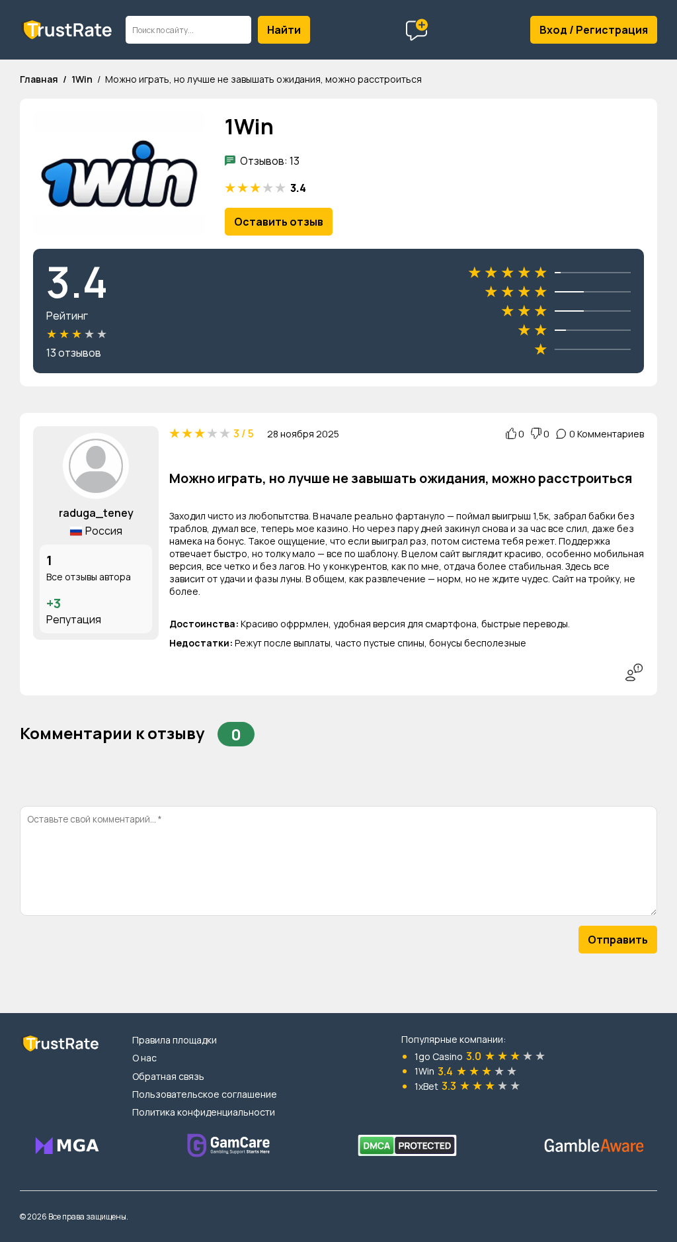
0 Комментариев (606, 433)
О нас (144, 1057)
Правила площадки (174, 1040)
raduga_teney (96, 513)
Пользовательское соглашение (204, 1094)
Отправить (618, 939)
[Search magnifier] (284, 30)
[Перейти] (66, 1145)
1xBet (426, 1086)
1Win (82, 79)
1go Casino (439, 1056)
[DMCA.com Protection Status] (407, 1145)
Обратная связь (168, 1076)
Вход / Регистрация (593, 29)
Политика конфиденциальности (203, 1112)
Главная (39, 79)
